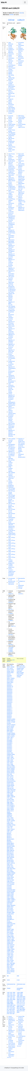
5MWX (21, 1006)
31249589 (10, 648)
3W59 (18, 999)
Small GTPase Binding (11, 1036)
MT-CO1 (12, 851)
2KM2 (18, 996)
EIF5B (8, 782)
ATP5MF (13, 722)
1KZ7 (8, 998)
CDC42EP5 (9, 750)
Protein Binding (11, 124)
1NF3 (14, 998)
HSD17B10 (9, 816)
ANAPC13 (9, 677)
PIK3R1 (13, 883)
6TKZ (8, 1013)
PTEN (18, 674)
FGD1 (12, 788)
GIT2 (11, 801)
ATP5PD (9, 723)
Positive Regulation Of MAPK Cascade (11, 303)
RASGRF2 (13, 905)
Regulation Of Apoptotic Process (21, 166)
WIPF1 (11, 966)
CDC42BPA (9, 740)
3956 (18, 976)
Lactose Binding (20, 122)
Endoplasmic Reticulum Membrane (11, 51)
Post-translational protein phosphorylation (21, 455)
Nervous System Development (11, 206)
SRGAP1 (9, 929)
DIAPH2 (13, 768)
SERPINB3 (9, 919)
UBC (8, 957)
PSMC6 (12, 898)
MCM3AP (9, 846)
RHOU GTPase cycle (11, 552)
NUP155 (13, 863)
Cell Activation (21, 1030)
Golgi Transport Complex (11, 68)
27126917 (10, 598)
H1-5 (9, 806)
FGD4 (14, 789)
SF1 (13, 919)
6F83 (20, 1008)
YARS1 (8, 969)
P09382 (18, 989)
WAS (14, 963)
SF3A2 (8, 921)
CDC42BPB (9, 741)
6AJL (13, 1011)
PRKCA (12, 892)
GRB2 (8, 804)
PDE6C (12, 877)
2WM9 (11, 1002)
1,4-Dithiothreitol (21, 584)
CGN (11, 756)
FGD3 (11, 789)
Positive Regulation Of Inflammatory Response (21, 192)
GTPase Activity (10, 119)
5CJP (14, 1008)
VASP (11, 962)
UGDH (11, 959)
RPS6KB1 (9, 912)
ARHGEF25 (9, 712)
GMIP (8, 802)
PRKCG (8, 894)
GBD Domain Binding (11, 139)
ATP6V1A (9, 725)
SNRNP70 (9, 926)
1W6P (18, 995)
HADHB (12, 808)
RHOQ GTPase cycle (11, 543)
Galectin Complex (20, 64)
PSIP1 (8, 897)
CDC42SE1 (9, 751)
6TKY (13, 1012)
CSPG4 (8, 765)
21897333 (20, 593)
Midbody (10, 73)
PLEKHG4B (9, 890)
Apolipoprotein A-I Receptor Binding (11, 142)
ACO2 (11, 668)
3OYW (18, 998)
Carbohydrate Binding (21, 119)
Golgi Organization (11, 177)
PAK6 (11, 870)
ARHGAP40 (9, 701)
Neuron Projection (10, 91)
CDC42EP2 (9, 746)
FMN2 (11, 794)
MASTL (12, 843)
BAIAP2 (13, 725)
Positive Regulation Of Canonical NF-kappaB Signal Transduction (21, 177)
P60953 (8, 988)
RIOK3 (8, 908)
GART (12, 799)
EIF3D (8, 781)
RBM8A (8, 907)
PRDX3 (13, 891)
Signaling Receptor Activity (20, 1043)
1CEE (11, 994)
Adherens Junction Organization (11, 281)
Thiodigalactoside (21, 581)
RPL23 (11, 909)
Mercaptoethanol (21, 579)
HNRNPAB (9, 813)
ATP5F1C (13, 720)
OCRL (8, 864)
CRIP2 (11, 763)
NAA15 (12, 856)
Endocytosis (11, 169)
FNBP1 (12, 795)
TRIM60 (8, 950)
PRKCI (12, 894)
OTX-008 (20, 588)
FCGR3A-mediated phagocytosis (11, 561)
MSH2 (8, 851)
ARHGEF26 (9, 713)
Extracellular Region (21, 43)
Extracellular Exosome (11, 105)
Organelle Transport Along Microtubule (11, 413)
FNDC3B (13, 796)
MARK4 (8, 843)
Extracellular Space (21, 46)
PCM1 (8, 875)
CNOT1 (8, 758)
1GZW (18, 992)
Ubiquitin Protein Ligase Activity (11, 150)
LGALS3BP (19, 671)
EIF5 (14, 781)
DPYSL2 (12, 772)
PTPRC (21, 674)
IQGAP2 (13, 820)
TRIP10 (8, 952)
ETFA (12, 787)
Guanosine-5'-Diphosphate (11, 583)
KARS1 (8, 823)
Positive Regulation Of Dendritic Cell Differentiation (21, 208)
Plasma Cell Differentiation (21, 154)
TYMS (8, 956)
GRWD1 (12, 804)
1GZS (11, 996)
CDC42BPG (9, 743)
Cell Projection (11, 89)
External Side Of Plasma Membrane (21, 1018)
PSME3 (12, 901)
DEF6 (8, 767)
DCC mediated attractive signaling (11, 474)
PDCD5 (8, 877)
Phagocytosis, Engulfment (11, 171)
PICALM (9, 883)
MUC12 (11, 853)
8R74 (23, 1011)
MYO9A (8, 856)
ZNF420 (12, 971)
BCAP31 (9, 726)
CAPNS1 (13, 733)
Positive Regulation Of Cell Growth (11, 245)
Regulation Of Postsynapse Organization (11, 426)
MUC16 (18, 672)
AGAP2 (8, 672)
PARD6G (9, 874)
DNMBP (13, 770)
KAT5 (12, 823)
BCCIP (12, 726)
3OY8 (24, 996)
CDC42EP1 (9, 744)
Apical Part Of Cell (11, 96)
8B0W (23, 1009)
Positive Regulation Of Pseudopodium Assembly (11, 255)
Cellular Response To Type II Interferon (11, 408)
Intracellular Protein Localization (11, 210)
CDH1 (11, 753)
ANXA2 (12, 678)
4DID (8, 1006)
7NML (20, 1009)
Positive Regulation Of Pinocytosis (11, 322)
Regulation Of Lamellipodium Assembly (11, 219)
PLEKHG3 (9, 887)
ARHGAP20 (9, 689)
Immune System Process (20, 1033)
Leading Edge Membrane (11, 78)
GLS (13, 801)
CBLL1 (12, 737)
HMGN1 (8, 812)
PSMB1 (12, 897)
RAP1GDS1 (9, 904)
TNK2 (8, 945)
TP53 (8, 946)
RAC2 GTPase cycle (11, 541)
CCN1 (11, 739)
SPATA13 (9, 928)
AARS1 (8, 667)
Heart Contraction (10, 384)
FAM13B (9, 788)
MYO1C (8, 854)
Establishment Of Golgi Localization (11, 362)
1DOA (8, 995)
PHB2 (8, 881)
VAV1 (8, 963)
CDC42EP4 (9, 749)
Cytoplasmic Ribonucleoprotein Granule (11, 86)
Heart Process (11, 154)
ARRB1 (13, 719)
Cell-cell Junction (10, 63)
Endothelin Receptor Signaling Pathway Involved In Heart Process (11, 419)
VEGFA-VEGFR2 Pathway (10, 482)
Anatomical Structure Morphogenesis (11, 214)
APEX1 (12, 679)
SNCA (11, 925)
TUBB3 (8, 954)
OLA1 (11, 864)
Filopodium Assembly (10, 318)
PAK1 (12, 867)
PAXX (12, 874)
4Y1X (18, 1003)
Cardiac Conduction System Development (11, 157)
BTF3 (8, 732)
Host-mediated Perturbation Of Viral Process (11, 307)
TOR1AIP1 (12, 945)
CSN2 (11, 764)
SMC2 (8, 925)
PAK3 (11, 868)
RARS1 (8, 905)
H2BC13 (12, 806)
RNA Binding (21, 116)
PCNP (11, 875)
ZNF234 (12, 970)
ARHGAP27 (9, 693)
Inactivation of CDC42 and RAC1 (11, 478)
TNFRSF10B (10, 943)
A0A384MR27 (20, 988)
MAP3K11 (9, 836)
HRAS (22, 668)
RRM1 (13, 912)
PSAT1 (12, 895)
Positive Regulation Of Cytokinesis (11, 268)
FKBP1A (13, 791)
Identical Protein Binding (11, 146)
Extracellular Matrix (21, 58)
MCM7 (8, 847)
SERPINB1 (9, 916)
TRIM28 (8, 949)
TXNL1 (12, 954)
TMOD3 (8, 942)
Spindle (10, 55)
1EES (14, 995)
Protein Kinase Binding (11, 130)
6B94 (18, 1008)
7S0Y (11, 1013)
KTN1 (8, 826)
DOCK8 (12, 771)
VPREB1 (19, 677)
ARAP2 (8, 682)
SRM (12, 929)
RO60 (11, 908)
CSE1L (8, 764)
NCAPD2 (12, 857)
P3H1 (12, 866)
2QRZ (8, 1002)
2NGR (8, 1001)
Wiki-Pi (4, 2)
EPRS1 (8, 784)
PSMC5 (8, 898)
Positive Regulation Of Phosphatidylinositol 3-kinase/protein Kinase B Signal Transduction (11, 370)
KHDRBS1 (9, 825)
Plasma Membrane (10, 60)
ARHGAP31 (9, 695)
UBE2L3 (11, 957)
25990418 (10, 593)
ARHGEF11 (9, 709)
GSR (8, 805)
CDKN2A (9, 754)
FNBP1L (9, 796)
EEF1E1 (12, 777)
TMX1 (12, 942)
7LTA (18, 1009)
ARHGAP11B (10, 686)
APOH (8, 681)
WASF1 (8, 964)
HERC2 (8, 811)
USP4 (20, 675)
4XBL (18, 1002)
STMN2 (8, 936)
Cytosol (10, 56)
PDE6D (8, 878)
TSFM (8, 953)
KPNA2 (13, 825)
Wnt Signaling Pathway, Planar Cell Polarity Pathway (11, 389)
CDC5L (8, 753)
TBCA (13, 938)
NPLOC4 (9, 861)
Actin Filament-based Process (11, 1045)
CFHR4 (8, 756)
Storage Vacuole (10, 46)
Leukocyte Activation (20, 1026)
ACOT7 (8, 670)
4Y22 (20, 1005)
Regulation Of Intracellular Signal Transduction (11, 1032)
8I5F (14, 1013)
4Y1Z (23, 1003)
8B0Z (18, 1011)
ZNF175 (8, 970)
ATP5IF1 (9, 722)
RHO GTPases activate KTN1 (11, 488)
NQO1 (12, 861)
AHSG (12, 672)
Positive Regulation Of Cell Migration (11, 250)
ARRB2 (8, 720)
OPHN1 (8, 866)
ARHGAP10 (9, 685)
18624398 (21, 12)
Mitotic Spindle (11, 109)
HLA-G (12, 811)
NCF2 (8, 859)
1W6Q (21, 995)
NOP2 (12, 860)
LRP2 (8, 832)
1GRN (8, 996)
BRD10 (11, 730)
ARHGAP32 (9, 696)
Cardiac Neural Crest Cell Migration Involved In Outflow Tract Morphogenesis (11, 164)
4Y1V (23, 1002)
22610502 (10, 634)
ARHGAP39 (9, 699)
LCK (11, 828)
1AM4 (14, 992)
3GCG (8, 1005)
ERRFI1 (8, 787)
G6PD (11, 798)
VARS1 (8, 962)
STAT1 (8, 935)
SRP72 (8, 930)
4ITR (10, 1006)
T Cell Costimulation (21, 163)
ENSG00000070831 (11, 984)
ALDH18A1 (9, 675)
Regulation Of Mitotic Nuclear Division (11, 180)
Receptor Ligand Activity (21, 126)
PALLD (8, 871)
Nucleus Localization (11, 354)
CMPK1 (8, 757)
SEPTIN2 (9, 915)
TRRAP (12, 952)
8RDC (18, 1012)
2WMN (8, 1003)
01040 (18, 980)
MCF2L (12, 844)
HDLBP (12, 809)
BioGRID (11, 14)
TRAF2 (11, 947)
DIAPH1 (9, 768)
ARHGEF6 (9, 716)
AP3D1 (8, 679)
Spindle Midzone (10, 102)
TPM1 (8, 947)
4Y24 (23, 1005)
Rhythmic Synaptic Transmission (21, 1039)
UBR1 (8, 959)
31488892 (10, 613)
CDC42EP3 (9, 747)
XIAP (8, 967)
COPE (8, 761)
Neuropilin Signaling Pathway (10, 298)
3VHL (14, 1005)
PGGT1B (9, 880)
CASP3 (12, 736)
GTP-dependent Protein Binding (11, 133)
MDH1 (11, 847)
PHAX (12, 880)
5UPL (8, 1011)
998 (8, 976)
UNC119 (9, 960)
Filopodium (10, 70)
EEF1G (8, 778)
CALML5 (9, 733)
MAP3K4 (9, 839)
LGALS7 (13, 829)
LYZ (10, 832)
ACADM (12, 667)
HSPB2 (18, 670)
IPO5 (12, 819)
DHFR (13, 767)
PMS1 (14, 890)
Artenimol (20, 587)
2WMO (11, 1003)
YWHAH (12, 969)
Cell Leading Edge (11, 75)
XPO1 (11, 967)
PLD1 (8, 884)
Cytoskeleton (11, 58)
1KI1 (14, 996)
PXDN (8, 902)
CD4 (23, 665)
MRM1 (8, 850)
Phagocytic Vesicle (10, 99)
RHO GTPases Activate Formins (11, 510)
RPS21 (12, 911)
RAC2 (11, 902)
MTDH (8, 853)
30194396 (11, 647)
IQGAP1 (9, 820)
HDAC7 (8, 809)
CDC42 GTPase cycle (11, 535)
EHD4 (8, 780)
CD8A (20, 667)
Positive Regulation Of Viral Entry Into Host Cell (21, 187)
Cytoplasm (10, 48)
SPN (18, 675)
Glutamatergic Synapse (11, 112)
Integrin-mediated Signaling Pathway (10, 195)
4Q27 (21, 1001)
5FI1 (8, 1009)
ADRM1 (8, 671)
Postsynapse (11, 110)
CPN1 (8, 763)
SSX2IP (11, 932)
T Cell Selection (21, 1036)
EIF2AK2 (12, 780)
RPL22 (8, 909)
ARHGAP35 (9, 698)
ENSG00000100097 (21, 984)
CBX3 (8, 739)
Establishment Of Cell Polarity (11, 232)
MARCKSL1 (9, 842)
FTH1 (8, 798)
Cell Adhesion (21, 1029)
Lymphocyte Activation (21, 1021)
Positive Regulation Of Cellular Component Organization (11, 330)
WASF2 (12, 964)
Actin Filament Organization (11, 174)
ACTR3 (12, 670)
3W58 (24, 998)
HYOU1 (8, 818)
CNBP (12, 757)
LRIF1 (11, 830)
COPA (11, 760)
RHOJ (12, 907)
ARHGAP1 (9, 684)
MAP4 (12, 839)
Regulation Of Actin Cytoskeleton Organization (11, 273)
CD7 (18, 667)
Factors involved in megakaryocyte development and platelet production (11, 572)
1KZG (11, 998)
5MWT (18, 1006)
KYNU (11, 826)
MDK (8, 849)
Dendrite (10, 72)
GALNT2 (9, 799)
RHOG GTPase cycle (11, 546)
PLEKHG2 (9, 885)
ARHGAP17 (9, 688)
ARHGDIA (9, 703)
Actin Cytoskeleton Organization (11, 235)
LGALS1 (21, 19)
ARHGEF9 (9, 719)
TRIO (12, 950)
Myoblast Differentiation (21, 182)
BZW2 (11, 732)
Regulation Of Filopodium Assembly (11, 336)
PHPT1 (11, 881)
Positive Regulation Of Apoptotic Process (21, 171)
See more (9, 1057)
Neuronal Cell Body (11, 94)
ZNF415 (8, 971)
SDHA (12, 914)
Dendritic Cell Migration (11, 294)
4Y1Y (21, 1003)
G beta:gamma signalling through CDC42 (11, 532)
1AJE (11, 992)
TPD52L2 (12, 946)
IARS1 (12, 818)
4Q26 (18, 1001)
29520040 (10, 602)
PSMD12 (13, 899)
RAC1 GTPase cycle (11, 538)
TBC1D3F (9, 938)
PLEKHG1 (12, 884)
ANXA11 (9, 678)
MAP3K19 (9, 837)
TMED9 (13, 940)
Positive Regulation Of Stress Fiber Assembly (11, 350)
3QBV (11, 1005)
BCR (12, 727)
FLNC (8, 794)
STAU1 (11, 935)
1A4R (8, 992)
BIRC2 (8, 729)
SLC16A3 (13, 923)
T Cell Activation (20, 1024)
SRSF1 (12, 930)
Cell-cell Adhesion (20, 196)
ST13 (8, 933)
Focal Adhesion (11, 65)
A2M (11, 665)
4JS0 (13, 1006)
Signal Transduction (11, 191)
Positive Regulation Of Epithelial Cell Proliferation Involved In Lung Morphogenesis (11, 398)
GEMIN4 (19, 668)
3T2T (21, 998)
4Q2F (23, 1001)
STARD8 (12, 933)
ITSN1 (8, 822)
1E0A (11, 995)
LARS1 (8, 828)
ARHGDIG (9, 706)
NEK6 (11, 859)
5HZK (10, 1009)
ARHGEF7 (9, 717)
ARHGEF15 (9, 710)
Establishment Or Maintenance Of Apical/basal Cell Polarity (11, 290)
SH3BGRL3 (9, 922)
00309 (8, 980)
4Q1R (24, 999)
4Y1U (21, 1002)
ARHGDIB (9, 705)
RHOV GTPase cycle (11, 557)
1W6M (21, 992)
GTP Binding (11, 125)
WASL (8, 966)
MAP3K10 (9, 835)
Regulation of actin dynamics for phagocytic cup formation (11, 448)
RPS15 (8, 911)
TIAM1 (12, 939)
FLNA (11, 792)
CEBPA (13, 754)
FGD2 (8, 789)
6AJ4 (11, 1011)
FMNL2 (8, 795)
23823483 (10, 644)
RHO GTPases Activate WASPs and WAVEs (11, 500)
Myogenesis (11, 485)
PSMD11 (9, 899)
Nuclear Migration (10, 184)
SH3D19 (9, 923)
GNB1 (11, 802)
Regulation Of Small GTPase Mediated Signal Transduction (11, 1022)
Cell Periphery (11, 107)
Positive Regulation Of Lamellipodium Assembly (11, 224)
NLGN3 (22, 672)
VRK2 (11, 963)
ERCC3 (12, 784)
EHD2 (12, 778)
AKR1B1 (9, 674)
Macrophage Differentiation (11, 242)
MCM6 (13, 846)
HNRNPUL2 (9, 815)
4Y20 (18, 1005)
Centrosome (11, 54)
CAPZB (8, 734)
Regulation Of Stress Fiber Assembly (11, 346)
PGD (12, 878)
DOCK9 (8, 772)
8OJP (21, 1011)
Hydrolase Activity (10, 127)
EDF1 (8, 777)
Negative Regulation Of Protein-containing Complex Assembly (11, 261)
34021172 (13, 626)
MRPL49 (12, 850)
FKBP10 (9, 791)
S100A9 (8, 914)
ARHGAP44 (9, 702)
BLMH (11, 729)
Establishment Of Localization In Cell (11, 358)
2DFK (11, 999)
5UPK (13, 1009)
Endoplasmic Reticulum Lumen (21, 51)
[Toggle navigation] (25, 2)
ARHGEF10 (9, 708)
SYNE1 (12, 936)
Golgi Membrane (10, 43)
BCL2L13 (9, 727)
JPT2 (11, 822)
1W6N (18, 994)
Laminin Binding (21, 124)
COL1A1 (12, 758)
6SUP (10, 1012)
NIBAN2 (9, 860)
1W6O (21, 994)
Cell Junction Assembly (11, 277)
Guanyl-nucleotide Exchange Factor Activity (11, 1041)
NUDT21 (9, 863)
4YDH (11, 1008)
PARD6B (13, 873)
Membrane (10, 66)
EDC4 (12, 775)
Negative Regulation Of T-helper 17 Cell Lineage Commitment (21, 201)
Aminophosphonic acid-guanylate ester (11, 580)
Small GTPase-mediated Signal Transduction (11, 201)
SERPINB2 (9, 918)
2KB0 (14, 999)
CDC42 (11, 19)
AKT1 (13, 660)
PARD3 (12, 871)
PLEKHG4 (9, 888)
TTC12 (11, 953)
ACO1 (8, 668)
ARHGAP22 (9, 691)
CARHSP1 (13, 734)
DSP (11, 774)
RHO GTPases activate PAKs (11, 495)
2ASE (8, 999)
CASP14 (9, 736)
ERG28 (8, 785)
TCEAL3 (9, 939)
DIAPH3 (9, 770)
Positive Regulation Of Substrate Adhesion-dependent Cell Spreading (11, 432)
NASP (8, 857)
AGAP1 (12, 671)
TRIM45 (12, 949)
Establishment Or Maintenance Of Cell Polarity (11, 188)
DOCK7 (8, 771)
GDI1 (8, 801)
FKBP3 (8, 792)
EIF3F (11, 781)
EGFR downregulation (11, 443)
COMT (8, 760)
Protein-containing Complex (10, 82)
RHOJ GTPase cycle (11, 549)
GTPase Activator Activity (10, 1027)
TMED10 (9, 940)
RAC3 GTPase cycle (11, 555)
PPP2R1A (9, 891)
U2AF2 (11, 956)
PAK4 (14, 868)
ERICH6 (12, 785)
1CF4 (14, 994)
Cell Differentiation (11, 239)
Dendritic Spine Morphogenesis (11, 404)
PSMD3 (8, 901)
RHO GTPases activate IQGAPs (11, 492)
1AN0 (8, 994)
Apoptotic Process (20, 157)
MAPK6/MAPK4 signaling (11, 518)
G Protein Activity (10, 122)
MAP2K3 (9, 833)
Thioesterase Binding (11, 136)
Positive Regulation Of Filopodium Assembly (11, 341)
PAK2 (8, 868)
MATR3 (8, 844)
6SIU (8, 1012)
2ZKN (21, 996)
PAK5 (8, 870)
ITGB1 (21, 670)
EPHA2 (11, 782)
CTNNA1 (13, 765)
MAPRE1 (9, 840)
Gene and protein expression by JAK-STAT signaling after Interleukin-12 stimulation (11, 525)
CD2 (21, 665)
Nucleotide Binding (10, 116)
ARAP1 (11, 681)
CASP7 (8, 737)
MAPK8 (8, 661)
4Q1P (21, 999)
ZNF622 (8, 973)
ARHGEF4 (9, 715)
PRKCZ (8, 895)
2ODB (11, 1001)
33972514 (10, 640)
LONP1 (8, 830)
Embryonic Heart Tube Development (11, 285)
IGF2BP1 (9, 819)
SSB (8, 932)
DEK (11, 767)
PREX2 (8, 892)
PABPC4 (9, 867)
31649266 (10, 651)
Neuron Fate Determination (11, 325)
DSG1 (8, 774)
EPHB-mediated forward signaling (10, 463)
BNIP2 (8, 730)
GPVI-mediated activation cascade (11, 440)
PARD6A (9, 873)
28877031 (10, 609)
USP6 (12, 960)
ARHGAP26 (9, 692)
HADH (8, 808)
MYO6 (12, 854)
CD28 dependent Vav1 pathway (11, 458)
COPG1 (12, 761)
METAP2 (11, 849)
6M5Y (23, 1008)
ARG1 (12, 682)
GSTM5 (11, 805)
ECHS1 (8, 775)
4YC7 (8, 1008)
